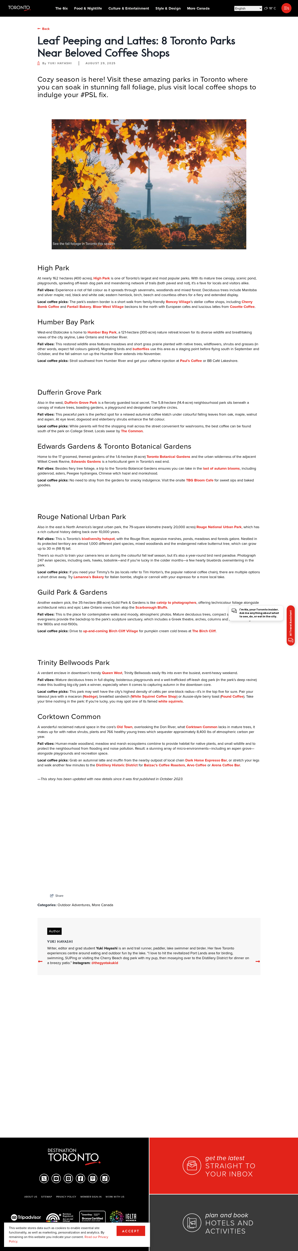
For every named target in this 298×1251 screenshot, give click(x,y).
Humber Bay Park (102, 332)
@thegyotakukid (104, 962)
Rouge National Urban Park (219, 527)
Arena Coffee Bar (226, 765)
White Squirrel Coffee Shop (154, 696)
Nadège (90, 696)
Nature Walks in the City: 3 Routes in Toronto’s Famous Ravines (62, 873)
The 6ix (61, 8)
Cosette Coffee (242, 306)
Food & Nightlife (88, 8)
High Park (101, 278)
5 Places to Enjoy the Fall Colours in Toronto (148, 873)
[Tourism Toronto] (19, 8)
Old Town (124, 727)
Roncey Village (178, 301)
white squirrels (170, 701)
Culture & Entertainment (128, 8)
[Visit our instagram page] (68, 1178)
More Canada (198, 8)
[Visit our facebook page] (80, 1178)
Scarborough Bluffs (151, 607)
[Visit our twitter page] (44, 1178)
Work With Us (115, 1197)
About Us (30, 1197)
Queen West (112, 672)
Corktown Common (201, 727)
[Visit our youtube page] (56, 1178)
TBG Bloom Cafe (199, 480)
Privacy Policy (66, 1197)
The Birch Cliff (204, 631)
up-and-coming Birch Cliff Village (110, 631)
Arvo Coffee (196, 765)
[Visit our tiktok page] (105, 1178)
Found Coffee (232, 696)
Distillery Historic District (117, 765)
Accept (131, 1231)
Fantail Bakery (79, 306)
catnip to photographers (176, 602)
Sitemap (46, 1197)
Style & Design (168, 8)
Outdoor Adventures (74, 905)
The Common (132, 431)
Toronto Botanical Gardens (168, 456)
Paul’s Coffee (191, 360)
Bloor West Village (108, 306)
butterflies (141, 349)
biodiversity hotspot (98, 538)
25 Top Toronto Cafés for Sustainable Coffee (219, 873)
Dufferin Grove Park (80, 402)
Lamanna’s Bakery (89, 577)
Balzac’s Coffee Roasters (164, 765)
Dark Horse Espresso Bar (206, 760)
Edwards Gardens (86, 461)
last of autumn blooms (221, 468)
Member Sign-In (91, 1197)
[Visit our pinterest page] (92, 1178)
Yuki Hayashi (60, 63)
